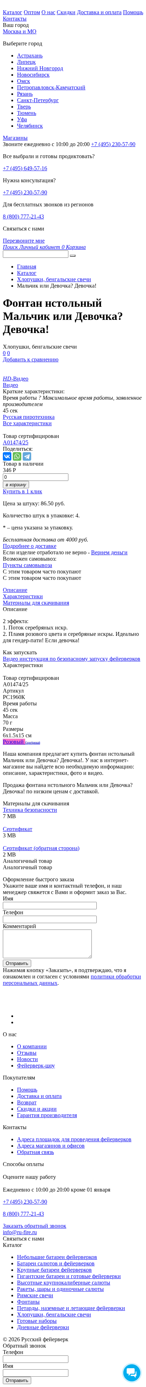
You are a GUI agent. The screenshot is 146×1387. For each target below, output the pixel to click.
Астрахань (30, 55)
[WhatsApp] (17, 456)
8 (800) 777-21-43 (23, 216)
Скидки (66, 12)
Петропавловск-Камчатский (51, 87)
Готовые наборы (37, 1321)
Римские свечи (35, 1295)
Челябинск (30, 126)
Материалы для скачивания (36, 603)
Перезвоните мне (24, 241)
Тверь (24, 107)
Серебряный (32, 742)
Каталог (12, 12)
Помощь (133, 12)
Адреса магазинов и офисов (51, 1146)
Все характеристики (27, 423)
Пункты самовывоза (27, 565)
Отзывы (26, 1053)
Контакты (15, 19)
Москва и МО (19, 31)
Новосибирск (33, 75)
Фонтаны (28, 1302)
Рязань (25, 94)
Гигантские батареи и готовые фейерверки (69, 1276)
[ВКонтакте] (7, 456)
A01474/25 (15, 442)
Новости (27, 1059)
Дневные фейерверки (43, 1327)
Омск (23, 81)
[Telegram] (27, 456)
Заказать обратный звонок (34, 1226)
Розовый (14, 742)
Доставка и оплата (99, 12)
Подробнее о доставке (29, 546)
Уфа (22, 119)
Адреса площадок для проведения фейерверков (74, 1139)
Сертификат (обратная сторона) (41, 848)
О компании (32, 1046)
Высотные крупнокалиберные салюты (63, 1283)
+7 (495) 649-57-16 (25, 168)
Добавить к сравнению (30, 359)
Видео (10, 385)
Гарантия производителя (47, 1115)
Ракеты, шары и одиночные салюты (60, 1289)
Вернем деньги (109, 552)
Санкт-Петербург (38, 100)
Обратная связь (35, 1152)
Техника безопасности (30, 810)
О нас (48, 12)
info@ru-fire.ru (20, 1232)
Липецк (26, 62)
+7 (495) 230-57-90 (25, 192)
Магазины (15, 138)
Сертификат (17, 829)
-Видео (15, 379)
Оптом (32, 12)
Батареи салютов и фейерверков (56, 1263)
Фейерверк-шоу (36, 1066)
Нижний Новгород (40, 68)
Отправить (17, 963)
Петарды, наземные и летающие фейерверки (71, 1308)
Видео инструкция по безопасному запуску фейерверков (71, 659)
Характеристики (23, 596)
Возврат (26, 1102)
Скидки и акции (37, 1109)
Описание (15, 590)
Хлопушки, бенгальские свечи (54, 1314)
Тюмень (26, 113)
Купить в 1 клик (22, 491)
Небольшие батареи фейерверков (57, 1257)
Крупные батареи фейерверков (54, 1270)
